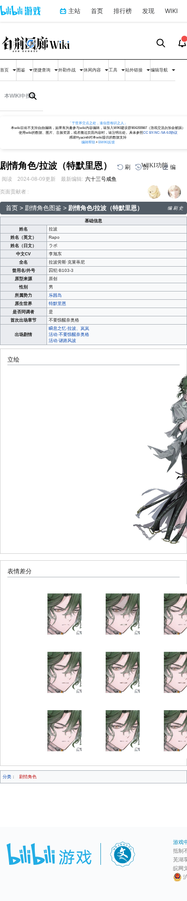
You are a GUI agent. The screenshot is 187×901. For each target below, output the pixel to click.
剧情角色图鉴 (43, 207)
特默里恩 (57, 303)
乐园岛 (55, 295)
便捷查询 (42, 70)
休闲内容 (92, 70)
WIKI (171, 10)
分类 (7, 776)
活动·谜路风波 (62, 340)
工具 (114, 70)
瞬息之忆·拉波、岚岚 (69, 328)
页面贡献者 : (14, 192)
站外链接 (134, 70)
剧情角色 (28, 776)
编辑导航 (159, 70)
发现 (148, 10)
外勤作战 (67, 70)
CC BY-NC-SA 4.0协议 (160, 133)
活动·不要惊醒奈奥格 (69, 334)
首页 (97, 10)
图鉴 (22, 70)
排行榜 (123, 10)
